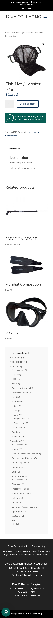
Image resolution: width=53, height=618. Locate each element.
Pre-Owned (15, 357)
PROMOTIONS (16, 362)
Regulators (17, 427)
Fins (14, 397)
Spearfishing (17, 32)
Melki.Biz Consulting (32, 613)
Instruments (17, 401)
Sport (12, 520)
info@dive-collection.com (30, 575)
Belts (14, 383)
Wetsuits (16, 436)
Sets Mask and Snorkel (23, 458)
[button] (43, 44)
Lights (15, 410)
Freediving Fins (19, 488)
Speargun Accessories (22, 506)
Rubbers (16, 498)
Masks (15, 415)
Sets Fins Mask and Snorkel (25, 453)
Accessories (29, 32)
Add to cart (27, 104)
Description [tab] (14, 148)
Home (7, 32)
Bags (14, 374)
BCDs (14, 379)
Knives (15, 406)
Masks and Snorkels (21, 493)
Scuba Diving (16, 366)
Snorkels (16, 432)
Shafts (15, 502)
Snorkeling (15, 441)
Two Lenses (19, 423)
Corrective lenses (20, 392)
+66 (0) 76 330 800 (29, 571)
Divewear (16, 484)
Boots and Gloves (20, 388)
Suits (14, 471)
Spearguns (17, 511)
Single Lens (19, 418)
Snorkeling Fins (19, 462)
